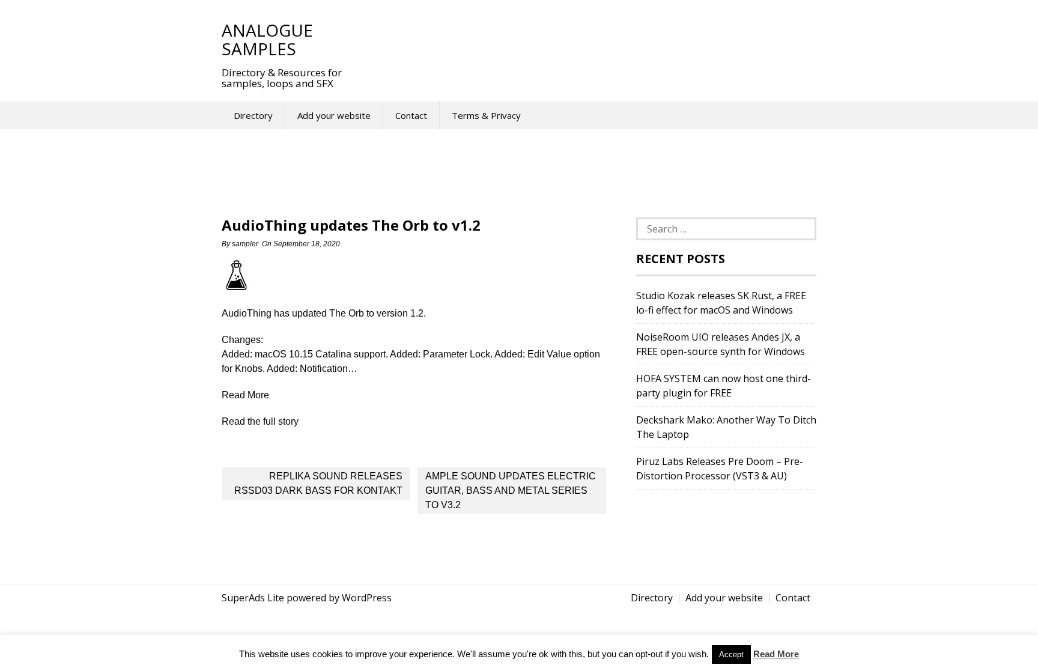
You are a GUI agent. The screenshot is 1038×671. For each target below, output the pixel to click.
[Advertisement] (578, 39)
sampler (245, 244)
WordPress (367, 597)
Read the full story (260, 421)
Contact (411, 115)
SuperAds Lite (253, 597)
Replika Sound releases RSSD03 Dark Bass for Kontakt (318, 483)
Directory (253, 115)
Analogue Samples (267, 39)
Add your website (334, 115)
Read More (776, 654)
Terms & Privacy (486, 115)
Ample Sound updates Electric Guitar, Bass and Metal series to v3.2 (510, 490)
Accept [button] (731, 654)
